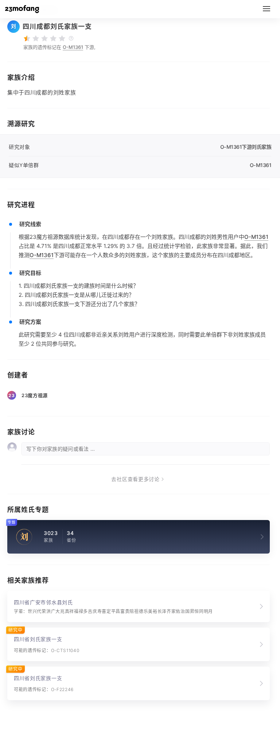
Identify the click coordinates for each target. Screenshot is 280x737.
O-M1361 (73, 47)
